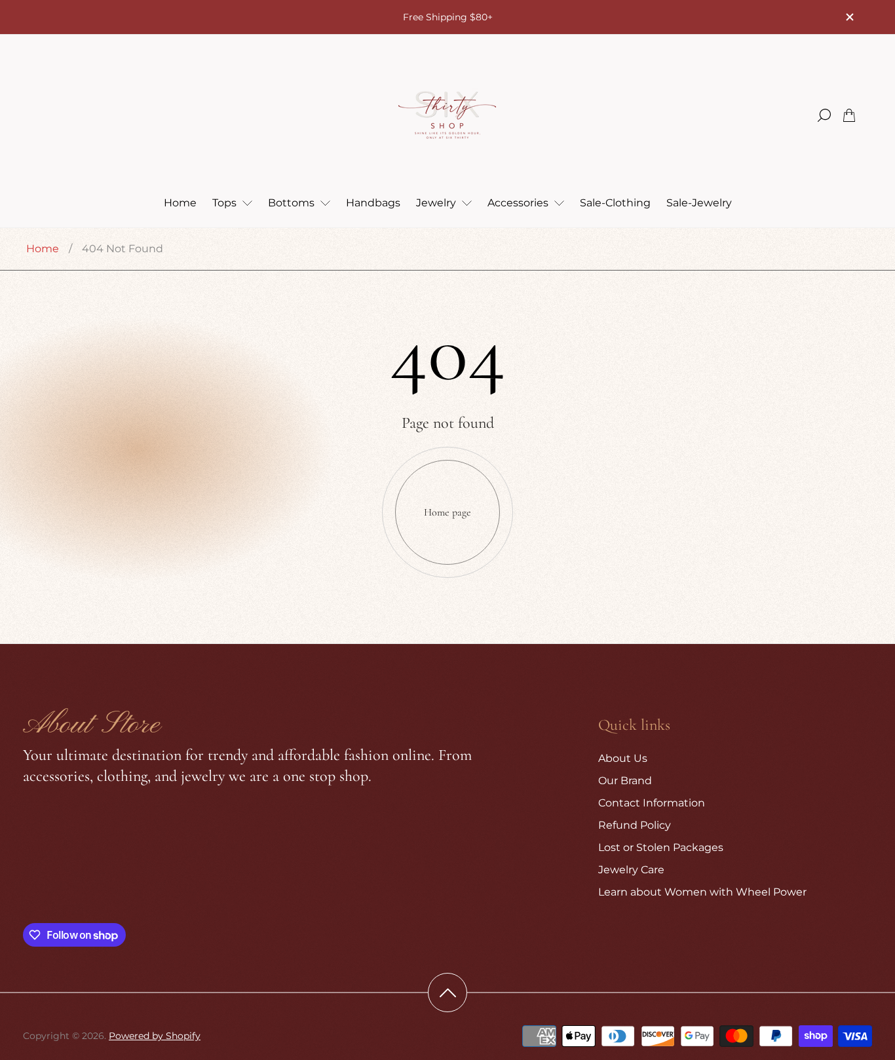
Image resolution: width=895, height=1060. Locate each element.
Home (42, 248)
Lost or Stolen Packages (660, 847)
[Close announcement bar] (849, 17)
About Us (622, 758)
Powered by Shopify (154, 1036)
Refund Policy (634, 825)
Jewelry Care (631, 869)
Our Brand (625, 780)
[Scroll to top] (447, 992)
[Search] (824, 115)
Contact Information (651, 803)
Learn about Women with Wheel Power (702, 892)
